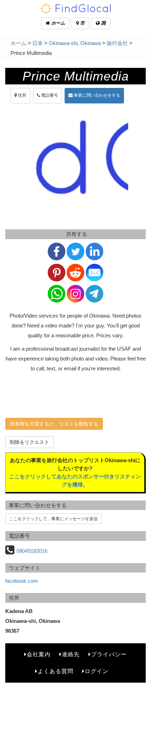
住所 (21, 95)
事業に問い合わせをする (96, 95)
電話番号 (49, 95)
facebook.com (21, 581)
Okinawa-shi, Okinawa (75, 43)
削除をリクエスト (29, 442)
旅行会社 (117, 43)
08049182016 (32, 551)
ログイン (97, 671)
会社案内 (39, 654)
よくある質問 (55, 671)
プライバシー (109, 654)
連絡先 (71, 654)
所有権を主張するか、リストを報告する (54, 424)
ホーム (57, 23)
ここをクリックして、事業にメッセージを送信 (53, 518)
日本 (37, 43)
